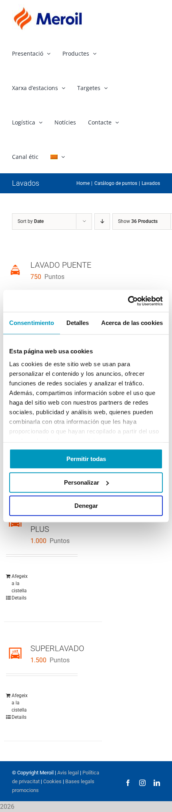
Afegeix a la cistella (20, 583)
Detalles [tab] (77, 322)
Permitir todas (86, 458)
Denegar (86, 505)
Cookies (52, 781)
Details (19, 598)
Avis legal (68, 773)
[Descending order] (102, 221)
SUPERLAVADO (57, 648)
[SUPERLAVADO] (15, 653)
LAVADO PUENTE (60, 265)
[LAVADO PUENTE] (15, 270)
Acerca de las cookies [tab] (132, 322)
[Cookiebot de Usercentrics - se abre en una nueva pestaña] (128, 301)
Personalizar (81, 482)
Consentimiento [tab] (31, 322)
